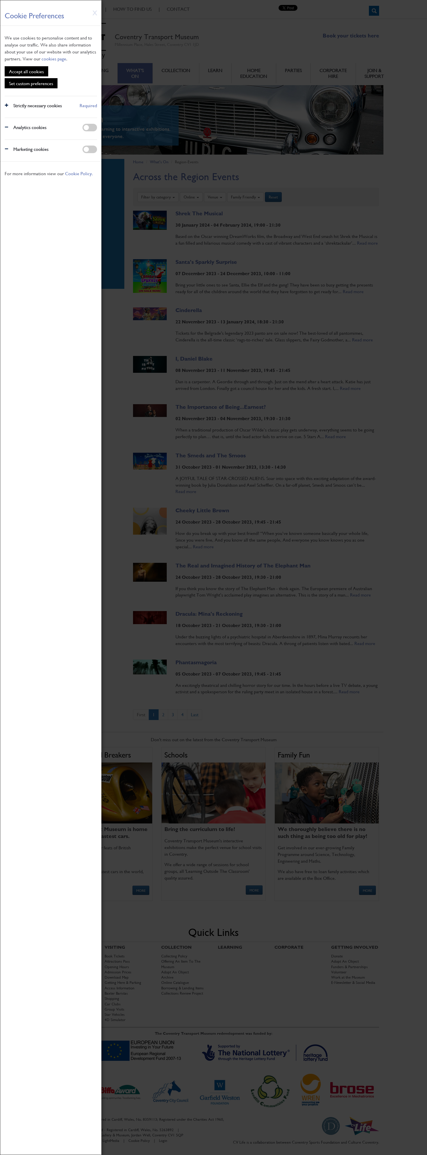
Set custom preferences (31, 83)
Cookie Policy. (79, 173)
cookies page (54, 58)
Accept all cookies (26, 71)
